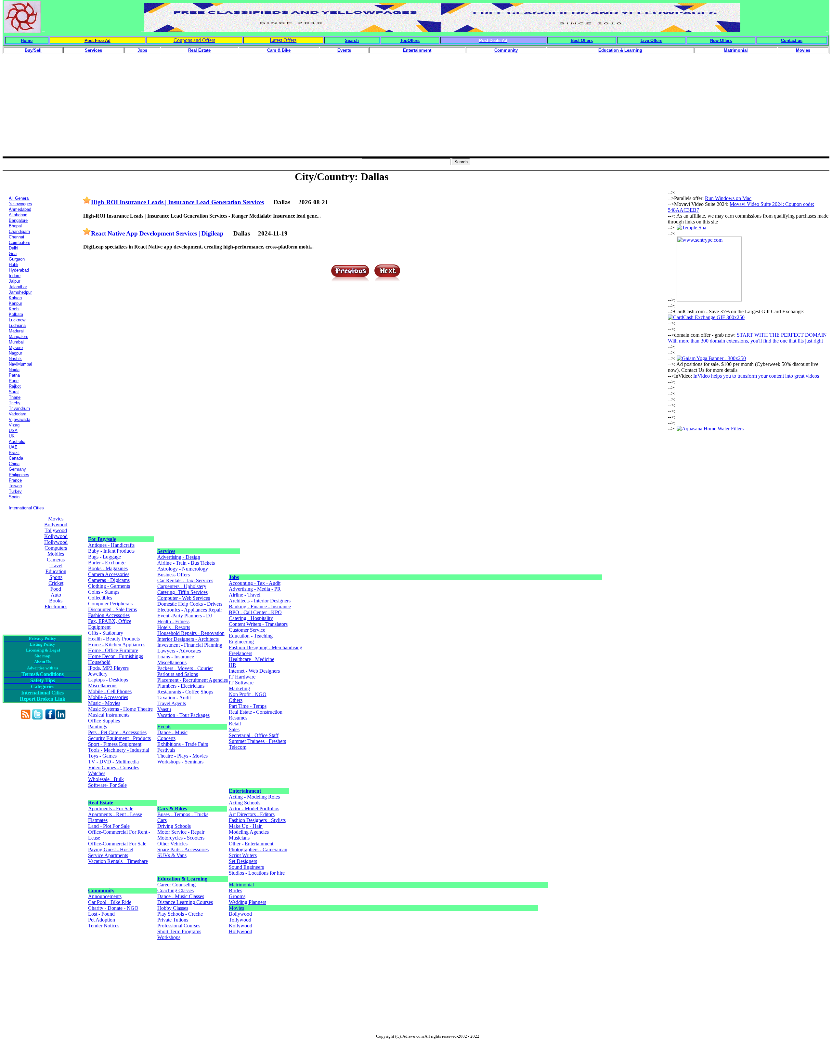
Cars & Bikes (172, 808)
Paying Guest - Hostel (110, 849)
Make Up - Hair (246, 826)
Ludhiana (17, 325)
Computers (56, 548)
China (14, 463)
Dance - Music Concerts (172, 735)
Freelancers (240, 653)
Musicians (239, 838)
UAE (13, 447)
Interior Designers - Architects (188, 639)
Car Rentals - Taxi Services (185, 580)
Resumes (238, 717)
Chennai (16, 237)
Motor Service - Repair (180, 832)
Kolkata (16, 314)
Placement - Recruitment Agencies (192, 680)
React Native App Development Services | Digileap (157, 233)
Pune (14, 380)
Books (55, 600)
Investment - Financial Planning (189, 645)
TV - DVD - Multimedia (113, 761)
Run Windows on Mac (728, 198)
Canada (16, 458)
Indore (14, 275)
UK (12, 436)
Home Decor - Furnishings (115, 656)
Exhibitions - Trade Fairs (182, 744)
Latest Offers (283, 40)
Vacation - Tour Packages (183, 715)
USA (13, 430)
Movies (55, 518)
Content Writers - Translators (258, 624)
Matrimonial (241, 884)
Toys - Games (102, 756)
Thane (14, 397)
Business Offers (173, 574)
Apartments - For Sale (110, 808)
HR (232, 665)
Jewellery (98, 674)
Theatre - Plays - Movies (182, 756)
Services (166, 551)
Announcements (105, 896)
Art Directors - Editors (252, 814)
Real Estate (100, 802)
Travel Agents (171, 703)
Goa (13, 253)
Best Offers (582, 40)
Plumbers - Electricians (180, 686)
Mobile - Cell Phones (110, 691)
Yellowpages (20, 203)
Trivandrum (19, 408)
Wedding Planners (247, 902)
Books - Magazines (108, 568)
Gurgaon (17, 259)
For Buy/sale (102, 539)
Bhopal (15, 225)
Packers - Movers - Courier (185, 668)
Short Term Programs (179, 931)
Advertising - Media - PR (255, 589)
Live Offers (651, 40)
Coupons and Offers (194, 40)
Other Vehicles (172, 843)
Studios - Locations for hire (257, 873)
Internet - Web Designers (254, 671)
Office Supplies (104, 720)
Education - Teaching (251, 636)
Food (55, 589)
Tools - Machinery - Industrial (118, 750)
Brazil (14, 452)
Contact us (791, 40)
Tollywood (56, 530)
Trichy (14, 402)
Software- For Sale (107, 785)
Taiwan (15, 485)
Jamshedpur (20, 292)
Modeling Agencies (249, 832)
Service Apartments (108, 855)
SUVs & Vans (172, 855)
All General (19, 198)
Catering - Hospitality (251, 618)
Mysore (16, 347)
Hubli (13, 264)
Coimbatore (19, 242)
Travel (55, 565)
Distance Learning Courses (185, 902)
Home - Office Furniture (113, 650)
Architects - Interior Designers (260, 600)
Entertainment (245, 791)
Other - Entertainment (251, 843)
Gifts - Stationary (105, 633)
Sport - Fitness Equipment (114, 744)
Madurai (16, 331)
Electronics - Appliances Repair (189, 609)
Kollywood (56, 536)
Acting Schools (244, 802)
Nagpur (15, 353)
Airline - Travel (244, 595)
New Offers (721, 40)
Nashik (15, 358)
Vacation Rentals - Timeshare (118, 861)
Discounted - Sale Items (112, 609)
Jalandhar (18, 286)
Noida (14, 369)
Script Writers (243, 855)
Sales (234, 729)
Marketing (239, 688)
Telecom (237, 747)
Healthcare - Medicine (251, 659)
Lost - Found (101, 914)
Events (164, 726)
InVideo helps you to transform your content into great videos (756, 376)
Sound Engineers (246, 867)
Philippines (19, 474)
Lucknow (17, 319)
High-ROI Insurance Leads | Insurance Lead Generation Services (177, 202)
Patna (14, 375)
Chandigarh (19, 231)
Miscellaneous (102, 685)
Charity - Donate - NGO (113, 908)
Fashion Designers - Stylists (257, 820)
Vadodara (17, 413)
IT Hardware (242, 677)
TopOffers (410, 40)
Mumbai (16, 342)
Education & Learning (182, 879)
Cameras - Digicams (109, 580)
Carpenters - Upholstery (181, 586)
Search (352, 40)
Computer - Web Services (183, 598)
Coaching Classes (175, 890)
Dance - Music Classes (180, 896)
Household (99, 662)
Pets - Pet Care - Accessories (117, 732)
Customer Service (247, 630)
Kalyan (15, 297)
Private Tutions (172, 919)
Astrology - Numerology (182, 569)
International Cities (26, 507)
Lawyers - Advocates (179, 650)
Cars (162, 820)
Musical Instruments (108, 715)
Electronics (56, 606)
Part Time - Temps (247, 706)
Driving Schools (174, 826)
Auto (56, 595)
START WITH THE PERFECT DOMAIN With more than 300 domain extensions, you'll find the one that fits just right (747, 337)
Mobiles (55, 554)
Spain (14, 496)
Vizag (14, 425)
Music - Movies (104, 703)
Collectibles (100, 597)
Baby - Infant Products (111, 551)
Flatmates (98, 820)
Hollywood (56, 542)
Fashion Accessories (109, 615)
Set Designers (243, 861)
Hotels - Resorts (173, 627)
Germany (17, 469)
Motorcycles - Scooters (180, 838)
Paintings (97, 726)
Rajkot (15, 386)
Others (235, 700)
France (15, 480)
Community (101, 890)
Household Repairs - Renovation (191, 633)
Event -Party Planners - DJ (184, 615)
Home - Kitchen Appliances (116, 644)
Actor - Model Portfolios (254, 808)
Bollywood (55, 524)
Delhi (13, 248)
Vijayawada (19, 419)
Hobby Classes (172, 908)
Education (56, 571)
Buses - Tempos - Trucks (182, 814)
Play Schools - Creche (180, 914)
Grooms (237, 896)
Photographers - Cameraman (258, 849)
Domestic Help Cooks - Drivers (189, 604)
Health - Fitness (173, 621)
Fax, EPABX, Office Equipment (109, 624)
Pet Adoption (101, 919)
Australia (17, 441)
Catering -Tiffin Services (182, 592)
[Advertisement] (416, 110)
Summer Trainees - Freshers (257, 741)
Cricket (55, 583)
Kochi (14, 308)
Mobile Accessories (108, 697)
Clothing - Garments (109, 586)
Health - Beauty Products (114, 638)
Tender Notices (103, 925)
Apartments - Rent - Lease (115, 814)
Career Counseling (176, 884)
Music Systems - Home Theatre (120, 709)
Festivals (166, 750)
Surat (14, 391)
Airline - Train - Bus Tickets (186, 563)
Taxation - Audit (174, 697)
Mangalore (18, 336)
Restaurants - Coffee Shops (185, 691)
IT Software (241, 682)
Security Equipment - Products (119, 738)
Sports (55, 577)
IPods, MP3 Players (108, 668)
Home (26, 40)
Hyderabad (19, 270)
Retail (235, 723)
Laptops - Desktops (108, 679)
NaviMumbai (20, 364)
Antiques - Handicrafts (111, 545)
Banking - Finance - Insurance (260, 606)
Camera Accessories (108, 574)
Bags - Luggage (104, 556)
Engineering (241, 641)
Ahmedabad (20, 209)
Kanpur (15, 303)
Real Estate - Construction (255, 712)
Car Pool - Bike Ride (109, 902)
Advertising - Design (178, 557)
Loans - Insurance (175, 656)
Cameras (56, 559)
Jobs (234, 577)
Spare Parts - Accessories (183, 849)
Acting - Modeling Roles (254, 797)
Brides (235, 890)
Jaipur (14, 281)
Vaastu (164, 709)
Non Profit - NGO (247, 694)
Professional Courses (178, 925)
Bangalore (18, 220)
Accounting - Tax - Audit (254, 583)
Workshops (168, 937)
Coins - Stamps (103, 592)
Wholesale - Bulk (106, 779)
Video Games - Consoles (113, 767)
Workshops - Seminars (180, 761)
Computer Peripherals (110, 603)
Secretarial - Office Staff (254, 735)
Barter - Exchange (106, 562)
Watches (96, 773)
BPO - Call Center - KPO (255, 612)
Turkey (15, 491)
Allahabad (18, 214)
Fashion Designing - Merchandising (265, 647)
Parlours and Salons (177, 674)
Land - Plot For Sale (109, 826)
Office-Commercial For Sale (117, 843)
